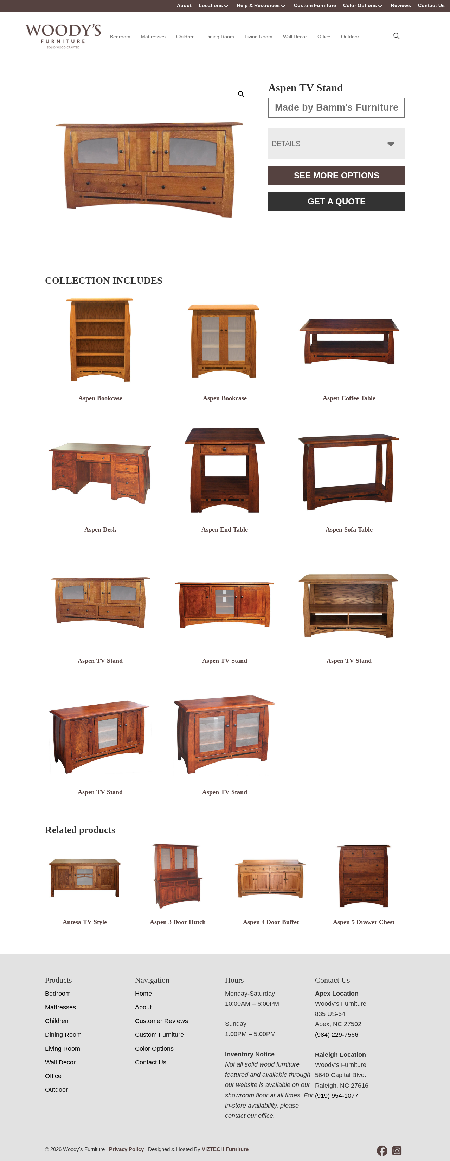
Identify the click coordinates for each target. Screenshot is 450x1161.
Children (185, 36)
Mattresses (153, 36)
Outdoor (350, 36)
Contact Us (431, 5)
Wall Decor (295, 36)
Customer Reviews (161, 1020)
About (184, 5)
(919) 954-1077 (336, 1095)
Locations (211, 5)
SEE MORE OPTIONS (336, 175)
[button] (241, 94)
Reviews (401, 5)
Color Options (360, 5)
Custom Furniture (315, 5)
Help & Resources (258, 5)
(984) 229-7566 (336, 1034)
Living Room (258, 36)
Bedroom (120, 36)
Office (323, 36)
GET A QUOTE (337, 201)
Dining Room (219, 36)
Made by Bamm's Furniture (336, 107)
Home (143, 993)
